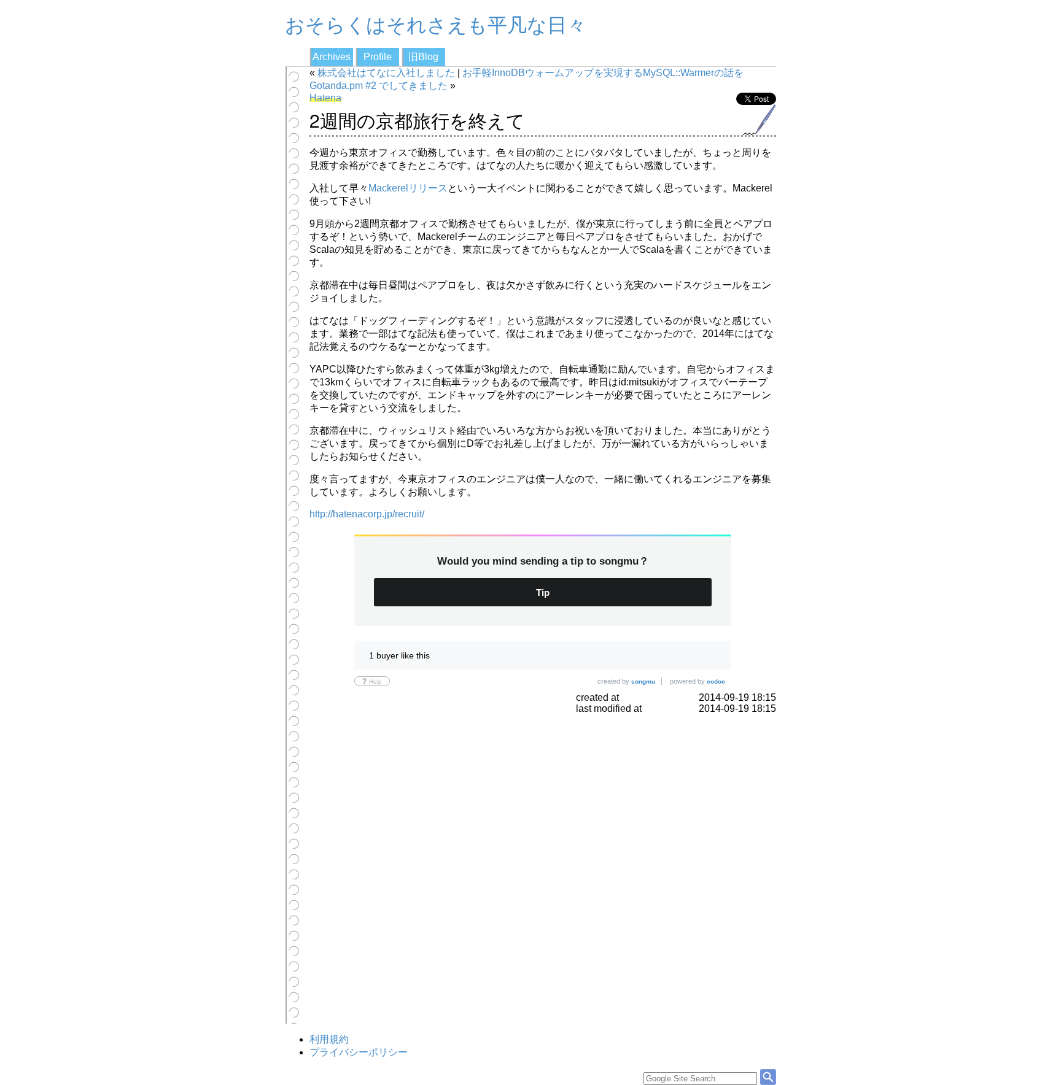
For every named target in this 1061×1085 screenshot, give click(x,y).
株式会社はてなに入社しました (386, 73)
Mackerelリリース (408, 188)
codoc (716, 681)
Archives (332, 57)
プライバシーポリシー (358, 1052)
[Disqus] (542, 867)
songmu (643, 681)
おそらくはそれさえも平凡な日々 (435, 23)
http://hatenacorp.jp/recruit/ (366, 514)
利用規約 (329, 1039)
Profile (377, 57)
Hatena (325, 98)
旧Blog (423, 57)
